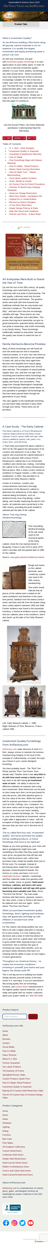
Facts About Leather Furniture (23, 178)
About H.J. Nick (9, 1059)
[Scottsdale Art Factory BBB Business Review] (12, 1209)
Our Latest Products (11, 1067)
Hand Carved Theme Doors (15, 1163)
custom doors (21, 987)
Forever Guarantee (11, 1063)
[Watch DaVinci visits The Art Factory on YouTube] (24, 6)
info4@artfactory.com (30, 1239)
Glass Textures (9, 1055)
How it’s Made (9, 1051)
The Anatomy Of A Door (13, 1071)
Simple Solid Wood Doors (14, 1159)
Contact (6, 1043)
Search (33, 1016)
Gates (5, 1119)
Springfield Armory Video (13, 1075)
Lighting (6, 1127)
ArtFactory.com (9, 749)
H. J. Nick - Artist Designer (21, 148)
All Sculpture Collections (13, 1147)
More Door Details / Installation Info (25, 196)
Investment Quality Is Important (24, 151)
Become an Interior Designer (22, 202)
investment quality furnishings (20, 62)
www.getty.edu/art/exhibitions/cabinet (27, 557)
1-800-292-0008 (35, 996)
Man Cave (7, 1139)
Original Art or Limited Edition (22, 199)
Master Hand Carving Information (24, 169)
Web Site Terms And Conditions (23, 211)
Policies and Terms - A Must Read (24, 214)
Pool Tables (7, 1143)
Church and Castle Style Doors (16, 1171)
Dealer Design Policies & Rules (23, 208)
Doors (5, 1115)
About (5, 1035)
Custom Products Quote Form (16, 1079)
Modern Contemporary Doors (15, 1167)
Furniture (6, 1135)
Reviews (6, 1039)
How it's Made (15, 157)
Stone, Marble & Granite (20, 181)
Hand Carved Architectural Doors (17, 1175)
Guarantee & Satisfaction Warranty (25, 154)
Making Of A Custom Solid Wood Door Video (22, 1091)
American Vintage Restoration (23, 193)
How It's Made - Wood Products (24, 166)
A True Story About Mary (20, 205)
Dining (5, 1131)
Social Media (8, 1047)
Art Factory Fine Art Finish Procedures (27, 184)
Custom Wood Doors (12, 1151)
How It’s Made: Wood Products (16, 1083)
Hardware (6, 1123)
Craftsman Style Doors (13, 1155)
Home (5, 1031)
